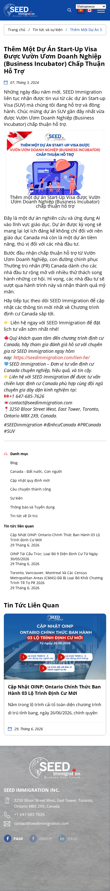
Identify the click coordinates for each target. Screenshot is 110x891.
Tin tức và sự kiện (48, 29)
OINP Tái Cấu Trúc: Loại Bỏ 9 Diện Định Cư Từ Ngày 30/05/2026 (54, 556)
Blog (14, 462)
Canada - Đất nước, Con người (36, 471)
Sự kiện (16, 498)
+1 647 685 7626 (29, 814)
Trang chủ (16, 29)
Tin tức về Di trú (24, 515)
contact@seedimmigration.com (41, 823)
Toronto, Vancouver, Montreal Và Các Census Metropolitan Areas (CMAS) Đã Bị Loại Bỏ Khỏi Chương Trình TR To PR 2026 (56, 577)
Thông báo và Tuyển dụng (32, 507)
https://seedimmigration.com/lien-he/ (52, 357)
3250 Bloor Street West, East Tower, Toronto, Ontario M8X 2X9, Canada (53, 803)
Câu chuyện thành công (30, 489)
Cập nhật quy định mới (30, 480)
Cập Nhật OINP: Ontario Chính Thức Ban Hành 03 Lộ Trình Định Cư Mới (55, 537)
